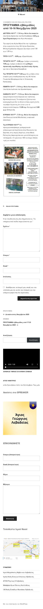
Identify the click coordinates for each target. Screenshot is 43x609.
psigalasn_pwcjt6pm (24, 22)
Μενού (22, 14)
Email (5, 266)
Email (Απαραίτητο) (11, 464)
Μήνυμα (6, 484)
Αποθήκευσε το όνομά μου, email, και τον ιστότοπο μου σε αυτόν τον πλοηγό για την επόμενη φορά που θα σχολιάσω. (20, 290)
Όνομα (6, 255)
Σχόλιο (6, 226)
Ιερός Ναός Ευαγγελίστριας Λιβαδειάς (18, 577)
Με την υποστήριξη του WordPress (15, 604)
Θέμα (5, 474)
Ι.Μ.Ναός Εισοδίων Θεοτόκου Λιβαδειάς (18, 589)
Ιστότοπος (7, 276)
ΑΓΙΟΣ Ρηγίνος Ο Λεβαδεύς (13, 581)
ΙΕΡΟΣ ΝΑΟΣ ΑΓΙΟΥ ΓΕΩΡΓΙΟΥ (15, 4)
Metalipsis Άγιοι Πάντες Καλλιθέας (16, 585)
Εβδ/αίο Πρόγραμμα (12, 206)
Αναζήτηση (7, 335)
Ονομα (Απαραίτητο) (11, 454)
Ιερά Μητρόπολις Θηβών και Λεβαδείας (18, 572)
